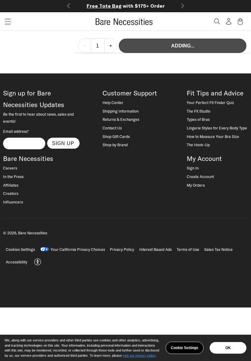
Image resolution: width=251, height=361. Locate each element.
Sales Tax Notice (218, 249)
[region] (125, 348)
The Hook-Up (198, 144)
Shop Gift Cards (116, 136)
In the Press (13, 176)
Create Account (200, 176)
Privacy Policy (122, 249)
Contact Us (112, 127)
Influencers (13, 201)
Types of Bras (198, 119)
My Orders (196, 185)
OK (228, 348)
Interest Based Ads (155, 249)
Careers (10, 168)
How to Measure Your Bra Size (213, 136)
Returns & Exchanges (121, 119)
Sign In (193, 168)
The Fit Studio (198, 111)
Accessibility (16, 261)
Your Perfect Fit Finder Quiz (210, 102)
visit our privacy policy (139, 355)
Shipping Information (121, 111)
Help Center (113, 102)
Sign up (63, 143)
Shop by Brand (115, 144)
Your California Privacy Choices (78, 249)
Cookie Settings (184, 348)
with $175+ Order (126, 6)
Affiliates (10, 185)
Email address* (16, 131)
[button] (5, 21)
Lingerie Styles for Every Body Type (217, 127)
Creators (10, 193)
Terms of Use (188, 249)
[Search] (217, 21)
